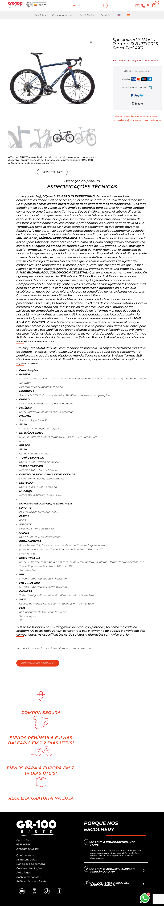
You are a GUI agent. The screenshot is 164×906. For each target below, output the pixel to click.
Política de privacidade (31, 881)
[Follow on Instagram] (34, 891)
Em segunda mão (62, 15)
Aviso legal (23, 872)
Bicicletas (40, 15)
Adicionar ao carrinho (37, 663)
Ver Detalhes (52, 172)
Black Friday (87, 15)
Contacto (22, 840)
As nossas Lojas (26, 859)
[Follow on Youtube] (22, 891)
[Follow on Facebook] (59, 891)
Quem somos (25, 855)
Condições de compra (30, 863)
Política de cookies (28, 877)
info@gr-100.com (27, 848)
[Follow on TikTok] (47, 891)
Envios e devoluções (29, 868)
